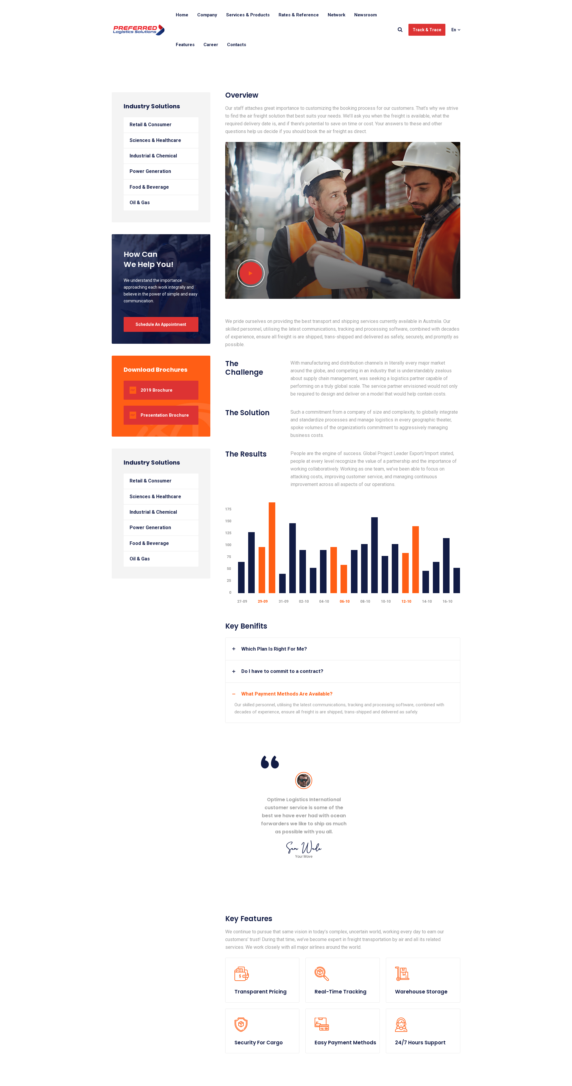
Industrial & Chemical (153, 156)
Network (336, 15)
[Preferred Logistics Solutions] (139, 30)
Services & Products (248, 15)
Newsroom (365, 15)
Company (207, 15)
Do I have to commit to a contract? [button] (282, 671)
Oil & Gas (140, 202)
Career (210, 44)
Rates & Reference (299, 15)
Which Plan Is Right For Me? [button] (274, 649)
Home (182, 15)
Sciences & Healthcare (155, 140)
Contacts (236, 44)
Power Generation (150, 171)
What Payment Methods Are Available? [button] (286, 694)
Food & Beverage (149, 187)
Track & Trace (427, 29)
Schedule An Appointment (161, 324)
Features (185, 44)
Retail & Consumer (151, 124)
